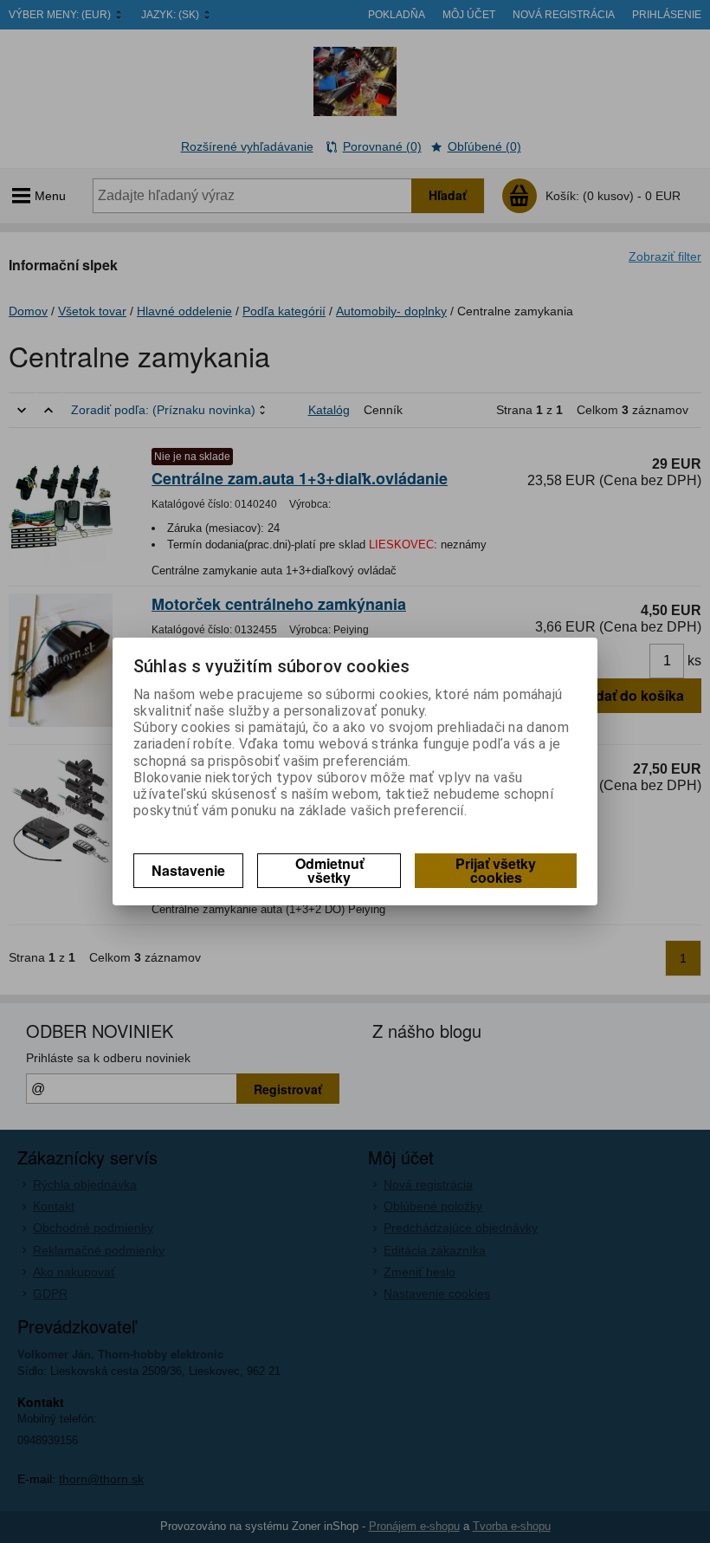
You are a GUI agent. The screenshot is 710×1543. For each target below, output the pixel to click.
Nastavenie (188, 870)
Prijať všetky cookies (495, 870)
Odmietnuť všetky (329, 870)
